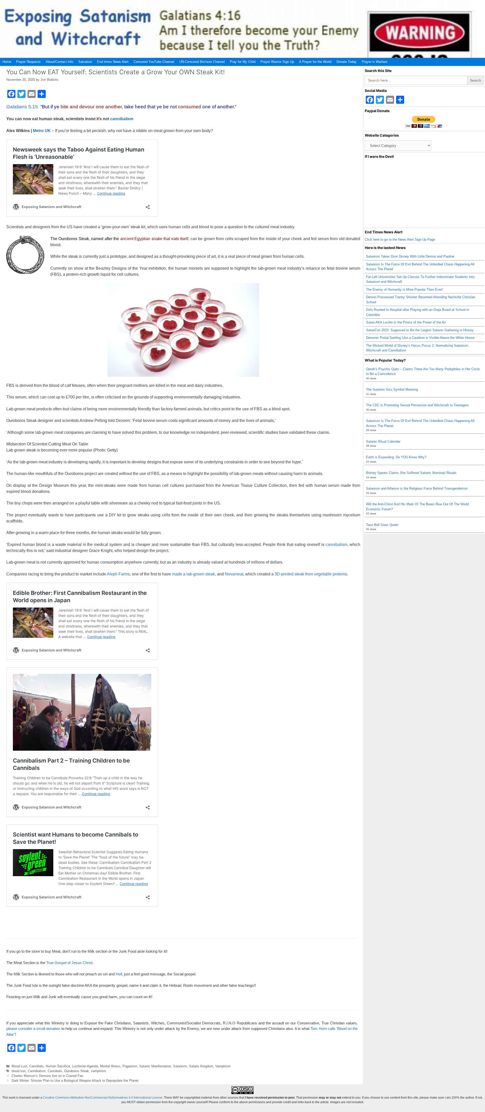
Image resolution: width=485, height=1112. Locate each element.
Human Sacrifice (58, 1066)
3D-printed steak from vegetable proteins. (311, 574)
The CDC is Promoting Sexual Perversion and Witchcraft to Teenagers (417, 405)
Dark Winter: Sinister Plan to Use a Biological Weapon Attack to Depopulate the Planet (75, 1080)
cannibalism (121, 119)
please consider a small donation (33, 1028)
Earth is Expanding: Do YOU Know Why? (396, 457)
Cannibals (36, 1066)
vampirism (98, 1071)
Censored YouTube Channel (154, 62)
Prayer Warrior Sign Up (277, 62)
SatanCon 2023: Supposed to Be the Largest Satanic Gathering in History (420, 330)
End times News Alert (113, 62)
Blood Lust (19, 1066)
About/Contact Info (59, 62)
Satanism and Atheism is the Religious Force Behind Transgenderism (417, 488)
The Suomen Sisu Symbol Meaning (392, 389)
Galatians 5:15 (22, 106)
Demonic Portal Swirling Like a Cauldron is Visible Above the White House (420, 338)
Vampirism (223, 1066)
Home (7, 62)
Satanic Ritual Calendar (383, 441)
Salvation (85, 62)
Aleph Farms (118, 574)
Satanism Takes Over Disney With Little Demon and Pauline (410, 256)
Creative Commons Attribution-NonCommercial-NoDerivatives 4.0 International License (102, 1097)
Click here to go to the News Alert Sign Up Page (400, 239)
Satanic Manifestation (155, 1066)
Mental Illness (110, 1066)
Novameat (234, 574)
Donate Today (346, 62)
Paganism (130, 1066)
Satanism (180, 1066)
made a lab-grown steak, (194, 574)
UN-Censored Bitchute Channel (202, 62)
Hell (119, 974)
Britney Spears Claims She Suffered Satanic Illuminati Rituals (411, 473)
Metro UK (42, 131)
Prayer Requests (28, 62)
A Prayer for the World (315, 62)
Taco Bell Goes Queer (382, 525)
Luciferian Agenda (85, 1066)
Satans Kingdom (201, 1066)
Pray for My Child (242, 62)
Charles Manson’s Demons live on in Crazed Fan (47, 1076)
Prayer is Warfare (374, 62)
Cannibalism (37, 1071)
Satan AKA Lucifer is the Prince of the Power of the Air (406, 322)
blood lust (19, 1071)
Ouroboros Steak (76, 1071)
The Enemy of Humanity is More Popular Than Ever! (404, 289)
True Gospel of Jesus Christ (69, 963)
